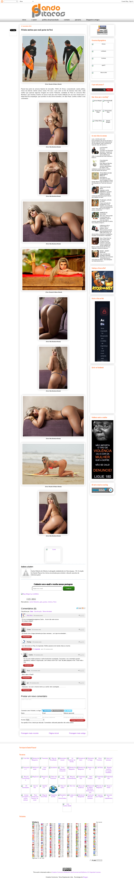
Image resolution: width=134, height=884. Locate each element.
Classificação (38, 611)
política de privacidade (50, 20)
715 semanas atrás (38, 654)
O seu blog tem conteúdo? (104, 161)
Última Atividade (47, 611)
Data (31, 611)
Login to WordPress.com (57, 711)
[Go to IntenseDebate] (102, 492)
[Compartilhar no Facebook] (33, 599)
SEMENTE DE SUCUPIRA (103, 213)
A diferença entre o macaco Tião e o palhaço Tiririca (105, 227)
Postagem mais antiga (77, 733)
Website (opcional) (69, 713)
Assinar (23, 720)
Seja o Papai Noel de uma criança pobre (105, 239)
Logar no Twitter (68, 711)
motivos (50, 602)
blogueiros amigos (92, 20)
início (24, 20)
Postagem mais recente (29, 733)
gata (41, 602)
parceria (78, 20)
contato (67, 20)
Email (44, 713)
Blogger (85, 877)
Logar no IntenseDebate (46, 711)
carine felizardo (34, 602)
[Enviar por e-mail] (27, 599)
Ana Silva (29, 615)
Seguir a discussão (83, 608)
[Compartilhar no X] (31, 599)
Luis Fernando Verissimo (104, 148)
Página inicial (54, 733)
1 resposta (37, 649)
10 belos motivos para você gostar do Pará (37, 30)
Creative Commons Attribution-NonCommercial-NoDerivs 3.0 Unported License (76, 872)
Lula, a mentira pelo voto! (98, 139)
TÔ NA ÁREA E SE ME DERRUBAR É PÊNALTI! (106, 174)
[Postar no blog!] (29, 599)
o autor (34, 20)
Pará (54, 602)
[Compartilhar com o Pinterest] (35, 599)
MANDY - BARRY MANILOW (104, 251)
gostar (45, 602)
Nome (22, 713)
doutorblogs (105, 34)
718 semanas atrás (38, 615)
